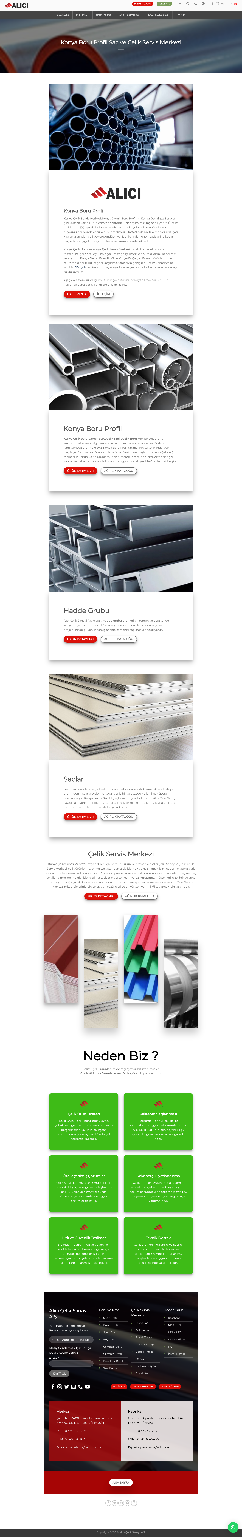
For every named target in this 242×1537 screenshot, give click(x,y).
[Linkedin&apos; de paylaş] (134, 1503)
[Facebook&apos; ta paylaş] (108, 1503)
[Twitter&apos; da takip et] (66, 1387)
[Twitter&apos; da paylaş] (115, 1503)
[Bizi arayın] (80, 1387)
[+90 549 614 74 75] (196, 3)
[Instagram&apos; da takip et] (217, 3)
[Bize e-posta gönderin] (222, 3)
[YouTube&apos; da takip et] (87, 1387)
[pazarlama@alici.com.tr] (180, 3)
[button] (233, 1527)
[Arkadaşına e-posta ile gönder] (121, 1503)
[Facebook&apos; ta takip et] (212, 3)
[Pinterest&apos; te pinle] (127, 1503)
